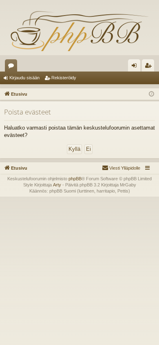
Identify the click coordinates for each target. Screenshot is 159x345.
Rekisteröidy (63, 77)
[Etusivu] (79, 30)
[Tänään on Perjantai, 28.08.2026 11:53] (151, 94)
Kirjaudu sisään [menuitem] (135, 67)
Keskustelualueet (12, 67)
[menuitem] (121, 168)
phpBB (75, 178)
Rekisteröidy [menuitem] (150, 67)
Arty (57, 184)
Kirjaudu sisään (24, 77)
